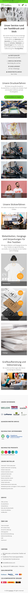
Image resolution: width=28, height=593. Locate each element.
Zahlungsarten (4, 531)
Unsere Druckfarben (6, 510)
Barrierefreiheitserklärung (7, 534)
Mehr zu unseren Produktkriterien (8, 454)
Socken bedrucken (5, 482)
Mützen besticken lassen (7, 478)
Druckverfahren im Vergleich (14, 97)
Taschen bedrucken (6, 476)
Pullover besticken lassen (7, 472)
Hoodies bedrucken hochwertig (8, 467)
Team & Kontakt (5, 525)
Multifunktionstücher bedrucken (9, 484)
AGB (2, 538)
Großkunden (4, 512)
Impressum (4, 540)
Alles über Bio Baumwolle (7, 508)
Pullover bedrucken (5, 469)
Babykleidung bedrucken (7, 488)
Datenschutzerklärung (6, 536)
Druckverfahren (5, 504)
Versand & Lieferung (6, 529)
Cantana (11, 590)
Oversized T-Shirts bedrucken (8, 465)
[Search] (19, 5)
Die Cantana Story (5, 527)
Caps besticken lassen (6, 480)
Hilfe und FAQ (4, 502)
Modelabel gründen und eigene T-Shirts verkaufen (13, 486)
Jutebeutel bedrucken (6, 474)
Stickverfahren (4, 506)
